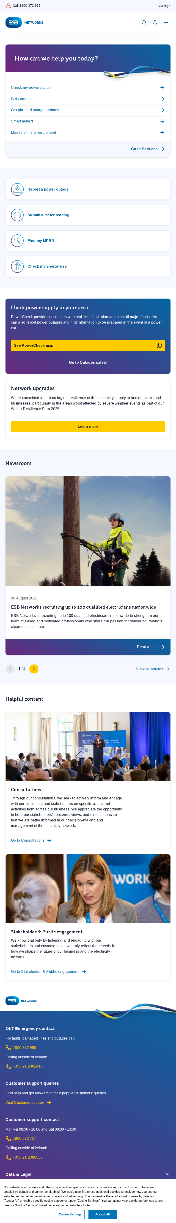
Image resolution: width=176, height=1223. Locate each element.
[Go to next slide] (33, 669)
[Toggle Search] (143, 22)
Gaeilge (164, 6)
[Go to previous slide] (10, 669)
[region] (88, 1202)
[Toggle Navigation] (165, 22)
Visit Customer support (25, 1102)
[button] (88, 345)
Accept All (102, 1214)
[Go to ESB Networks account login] (155, 22)
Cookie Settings (70, 1214)
